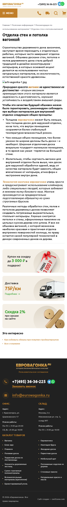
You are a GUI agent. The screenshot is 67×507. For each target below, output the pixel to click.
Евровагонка (47, 440)
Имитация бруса (48, 445)
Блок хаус (9, 445)
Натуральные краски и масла (51, 478)
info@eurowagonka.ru (31, 395)
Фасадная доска (48, 449)
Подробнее (11, 294)
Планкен (9, 449)
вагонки (33, 86)
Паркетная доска (49, 453)
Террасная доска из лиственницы (14, 458)
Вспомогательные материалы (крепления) (16, 478)
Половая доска (12, 453)
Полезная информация (22, 25)
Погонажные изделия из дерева (52, 465)
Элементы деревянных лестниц (16, 465)
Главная (6, 25)
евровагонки (26, 119)
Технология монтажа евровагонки (24, 181)
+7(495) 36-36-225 (47, 4)
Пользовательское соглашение (33, 372)
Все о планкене (12, 343)
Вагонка (8, 440)
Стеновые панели (49, 472)
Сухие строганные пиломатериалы (13, 472)
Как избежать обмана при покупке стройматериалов (31, 339)
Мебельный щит (48, 459)
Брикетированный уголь (16, 484)
